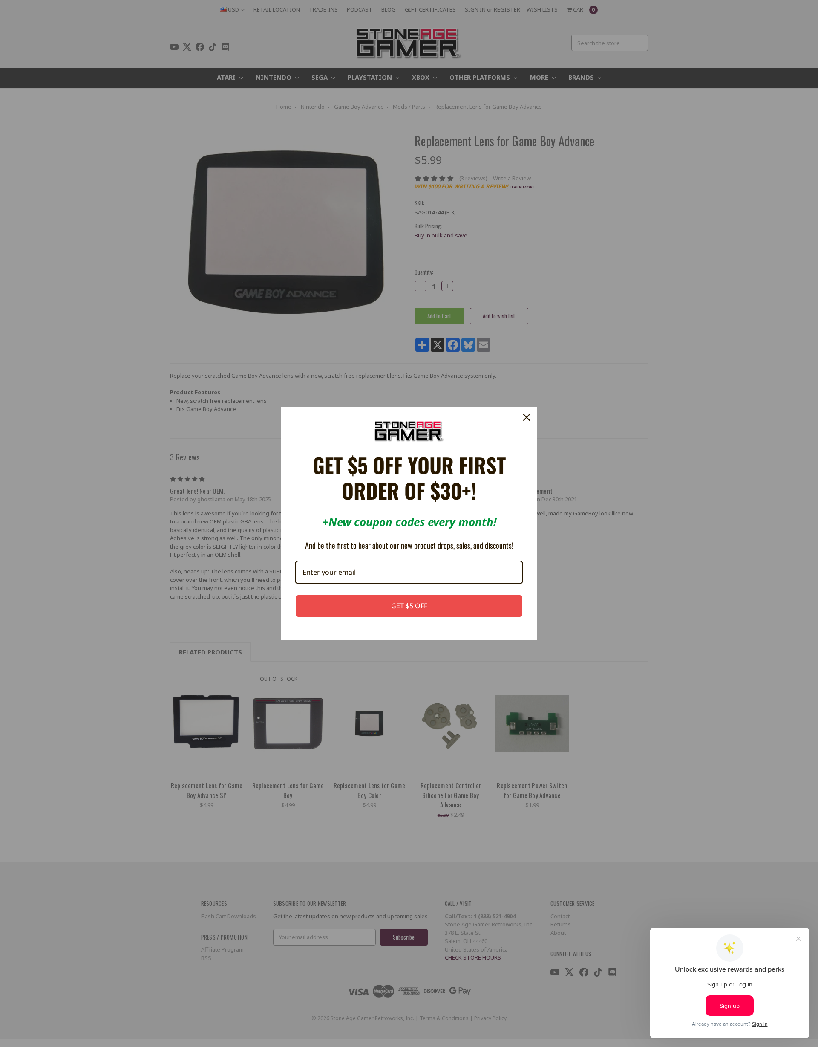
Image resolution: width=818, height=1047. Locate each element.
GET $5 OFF (409, 605)
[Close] (526, 417)
